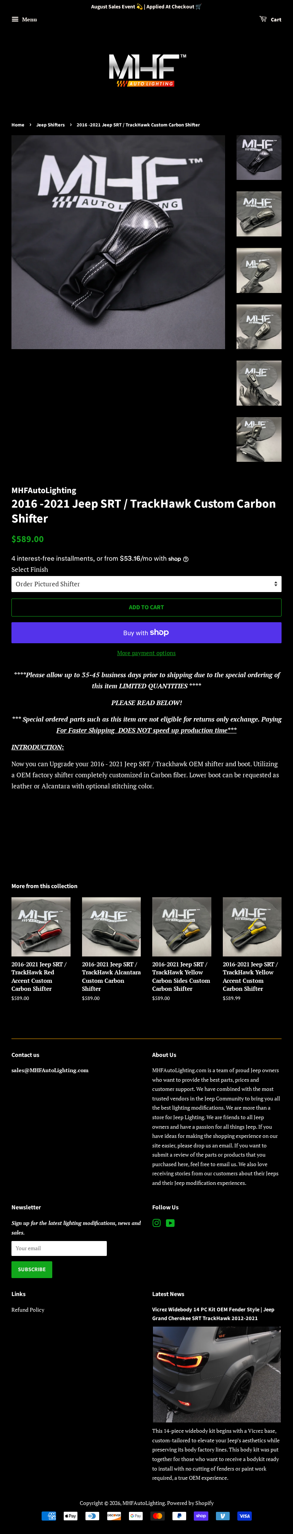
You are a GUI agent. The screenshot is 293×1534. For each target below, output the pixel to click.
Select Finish (29, 569)
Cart (276, 20)
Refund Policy (27, 1309)
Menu (29, 19)
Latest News (168, 1294)
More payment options (146, 653)
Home (17, 124)
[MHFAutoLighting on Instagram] (156, 1224)
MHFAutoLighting (143, 1502)
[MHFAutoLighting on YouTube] (170, 1224)
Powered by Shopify (190, 1502)
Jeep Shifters (50, 124)
